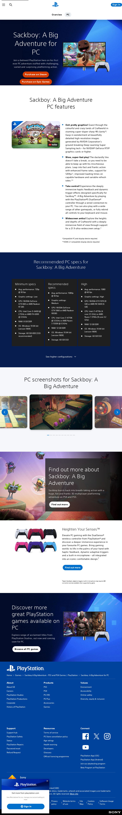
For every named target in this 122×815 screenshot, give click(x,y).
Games (18, 675)
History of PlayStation (16, 706)
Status (9, 740)
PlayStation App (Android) (92, 759)
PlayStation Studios (15, 695)
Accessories (49, 703)
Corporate (11, 703)
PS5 (45, 687)
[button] (36, 74)
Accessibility (86, 691)
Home (9, 675)
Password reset (13, 748)
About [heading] (10, 682)
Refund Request (13, 752)
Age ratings (49, 740)
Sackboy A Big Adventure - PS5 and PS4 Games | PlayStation (51, 675)
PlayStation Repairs (15, 744)
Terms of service (51, 732)
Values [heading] (84, 682)
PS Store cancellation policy (56, 736)
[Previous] (5, 412)
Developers (49, 748)
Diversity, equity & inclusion (93, 699)
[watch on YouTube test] (52, 145)
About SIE (11, 687)
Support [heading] (11, 728)
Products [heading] (48, 682)
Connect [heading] (85, 728)
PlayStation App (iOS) (90, 755)
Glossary (47, 752)
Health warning (50, 744)
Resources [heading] (49, 728)
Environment (86, 687)
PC (68, 14)
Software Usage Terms (107, 802)
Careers (10, 691)
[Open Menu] (3, 5)
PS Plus (47, 699)
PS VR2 (47, 695)
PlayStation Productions (17, 699)
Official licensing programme (56, 756)
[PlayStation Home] (55, 4)
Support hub (12, 732)
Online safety (86, 695)
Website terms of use (69, 802)
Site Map (81, 802)
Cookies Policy (91, 802)
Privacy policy (54, 802)
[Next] (117, 412)
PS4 (45, 691)
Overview (57, 14)
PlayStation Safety (15, 736)
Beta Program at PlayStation (93, 767)
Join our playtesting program (93, 763)
